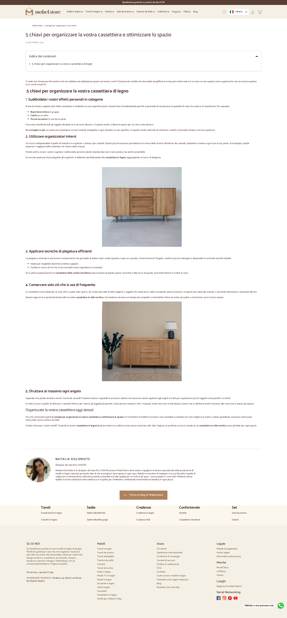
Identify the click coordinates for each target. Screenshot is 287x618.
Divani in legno (104, 580)
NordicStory (223, 568)
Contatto (161, 572)
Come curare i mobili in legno (171, 576)
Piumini (183, 513)
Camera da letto (145, 12)
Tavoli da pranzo (105, 553)
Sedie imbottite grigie (97, 519)
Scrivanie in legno (106, 583)
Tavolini (101, 564)
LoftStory (221, 571)
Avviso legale (223, 553)
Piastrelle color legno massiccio (173, 580)
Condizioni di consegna (168, 556)
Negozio (176, 12)
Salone (108, 12)
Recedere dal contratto (168, 587)
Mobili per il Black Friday (109, 599)
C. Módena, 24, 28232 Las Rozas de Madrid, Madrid (54, 579)
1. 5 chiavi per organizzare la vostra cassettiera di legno (61, 64)
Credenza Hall (143, 519)
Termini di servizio (166, 560)
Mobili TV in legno (106, 576)
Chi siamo (162, 549)
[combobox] (238, 12)
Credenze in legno (145, 513)
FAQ (159, 568)
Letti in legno (103, 587)
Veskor (220, 575)
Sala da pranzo (124, 12)
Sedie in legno (74, 12)
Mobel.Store (37, 25)
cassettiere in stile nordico (213, 426)
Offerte (187, 12)
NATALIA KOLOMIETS (72, 459)
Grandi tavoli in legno (51, 513)
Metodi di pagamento (227, 549)
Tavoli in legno (93, 12)
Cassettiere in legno (107, 595)
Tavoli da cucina (105, 568)
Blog (195, 12)
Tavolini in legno (49, 519)
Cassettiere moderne (189, 519)
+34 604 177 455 (46, 572)
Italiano (238, 11)
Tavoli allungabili (105, 556)
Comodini (102, 591)
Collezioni (162, 12)
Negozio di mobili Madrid (229, 586)
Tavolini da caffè (105, 560)
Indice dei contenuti (42, 56)
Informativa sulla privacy (229, 556)
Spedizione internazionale (170, 553)
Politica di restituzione (168, 564)
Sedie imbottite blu (96, 513)
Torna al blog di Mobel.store (146, 495)
